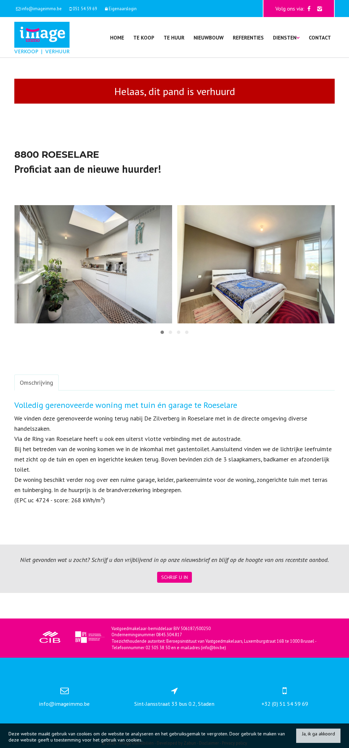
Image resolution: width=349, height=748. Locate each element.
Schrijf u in (174, 577)
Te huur (174, 37)
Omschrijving (36, 382)
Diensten (285, 37)
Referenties (248, 37)
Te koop (143, 37)
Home (117, 37)
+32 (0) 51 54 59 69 (284, 703)
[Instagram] (320, 8)
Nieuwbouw (209, 37)
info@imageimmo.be (64, 703)
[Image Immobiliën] (42, 37)
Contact (320, 37)
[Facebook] (309, 8)
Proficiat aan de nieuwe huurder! (87, 168)
